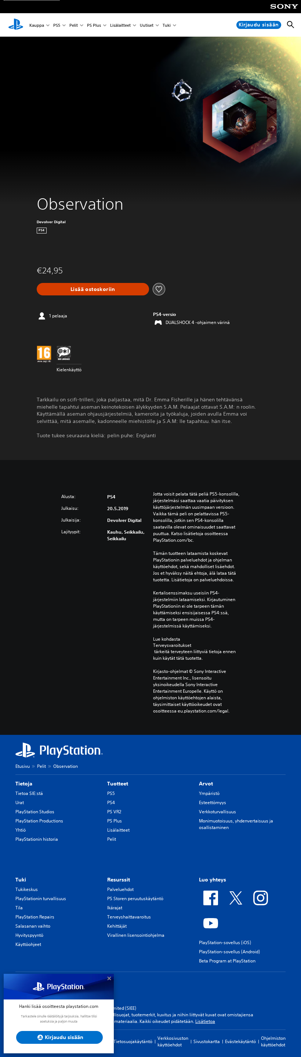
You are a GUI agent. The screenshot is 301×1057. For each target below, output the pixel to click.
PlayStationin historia (36, 839)
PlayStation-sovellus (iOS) (225, 942)
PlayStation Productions (39, 821)
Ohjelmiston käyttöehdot (273, 1041)
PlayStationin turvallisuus (40, 898)
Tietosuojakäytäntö (132, 1041)
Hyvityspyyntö (29, 935)
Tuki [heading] (20, 879)
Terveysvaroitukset (172, 645)
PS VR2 (114, 812)
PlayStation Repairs (34, 917)
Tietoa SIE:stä (29, 793)
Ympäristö (209, 793)
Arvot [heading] (206, 783)
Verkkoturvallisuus (217, 812)
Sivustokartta (206, 1041)
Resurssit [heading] (118, 879)
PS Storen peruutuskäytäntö (135, 898)
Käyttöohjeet (28, 944)
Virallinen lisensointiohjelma (135, 935)
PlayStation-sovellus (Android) (229, 952)
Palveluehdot (120, 889)
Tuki (167, 25)
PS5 (56, 25)
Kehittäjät (117, 926)
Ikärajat (114, 908)
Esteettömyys (212, 802)
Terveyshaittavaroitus (129, 917)
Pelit (73, 25)
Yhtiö (20, 830)
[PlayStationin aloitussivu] (16, 25)
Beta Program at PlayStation (227, 961)
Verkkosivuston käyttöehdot (172, 1041)
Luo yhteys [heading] (212, 879)
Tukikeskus (26, 889)
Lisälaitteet (120, 25)
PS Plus (94, 25)
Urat (19, 802)
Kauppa (36, 25)
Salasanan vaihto (32, 926)
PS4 (111, 802)
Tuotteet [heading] (117, 783)
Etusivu (22, 766)
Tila (19, 908)
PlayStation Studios (34, 812)
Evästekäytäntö (240, 1041)
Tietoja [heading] (23, 783)
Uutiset (146, 25)
